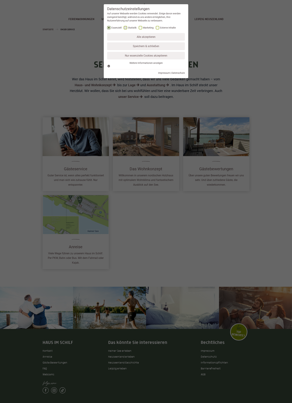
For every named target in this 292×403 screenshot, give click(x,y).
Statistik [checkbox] (132, 27)
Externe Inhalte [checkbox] (168, 27)
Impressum (164, 73)
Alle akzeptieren (146, 36)
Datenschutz (178, 73)
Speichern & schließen (146, 46)
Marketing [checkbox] (148, 27)
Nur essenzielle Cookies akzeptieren (146, 55)
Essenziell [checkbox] (116, 27)
